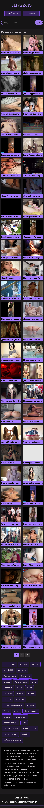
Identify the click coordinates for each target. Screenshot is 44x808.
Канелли (20, 699)
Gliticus (7, 682)
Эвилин (31, 694)
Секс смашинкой (11, 729)
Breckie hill (8, 670)
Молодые (22, 670)
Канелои (7, 699)
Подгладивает (30, 711)
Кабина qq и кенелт (12, 740)
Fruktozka (8, 688)
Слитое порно (22, 798)
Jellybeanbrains (10, 734)
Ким (24, 723)
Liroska (7, 717)
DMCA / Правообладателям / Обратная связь (22, 802)
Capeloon (8, 694)
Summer (23, 664)
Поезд (6, 711)
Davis (29, 688)
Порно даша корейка (13, 705)
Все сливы (31, 13)
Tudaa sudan (9, 664)
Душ (34, 682)
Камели (30, 705)
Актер (16, 711)
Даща (19, 688)
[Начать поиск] (38, 22)
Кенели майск (21, 682)
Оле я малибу (10, 676)
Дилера (35, 664)
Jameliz (25, 734)
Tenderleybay (20, 717)
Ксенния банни (29, 729)
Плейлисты (12, 13)
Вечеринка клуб (10, 723)
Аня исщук (25, 676)
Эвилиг (20, 694)
